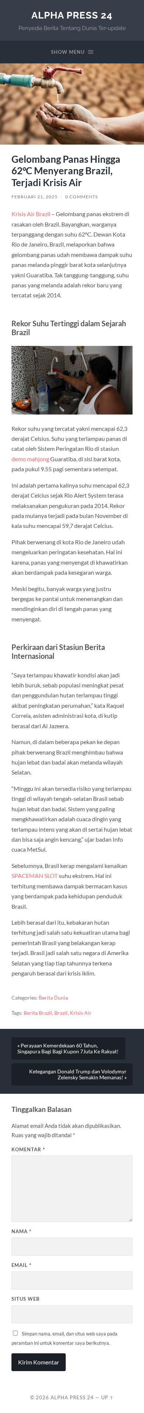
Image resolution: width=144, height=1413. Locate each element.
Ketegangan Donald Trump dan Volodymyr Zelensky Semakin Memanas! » (78, 1074)
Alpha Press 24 (72, 15)
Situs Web (25, 1299)
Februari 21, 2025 (34, 196)
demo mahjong (30, 458)
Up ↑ (107, 1397)
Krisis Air (81, 1013)
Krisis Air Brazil (30, 213)
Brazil (61, 1013)
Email (21, 1265)
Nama (21, 1231)
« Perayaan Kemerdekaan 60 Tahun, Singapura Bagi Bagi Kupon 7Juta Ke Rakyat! (68, 1048)
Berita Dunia (53, 998)
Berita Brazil (38, 1013)
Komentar (28, 1149)
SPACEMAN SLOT (34, 875)
